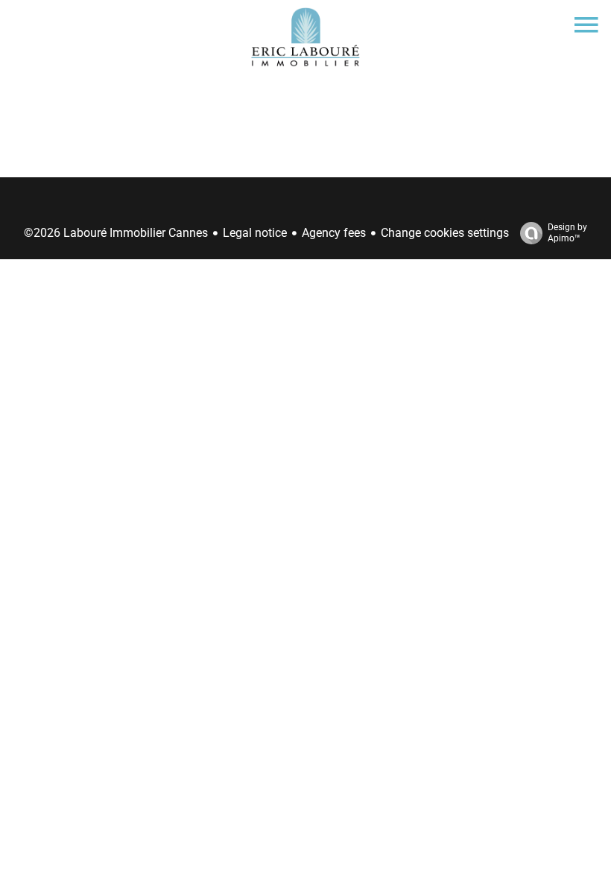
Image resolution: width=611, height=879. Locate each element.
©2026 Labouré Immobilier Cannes (116, 233)
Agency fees (334, 233)
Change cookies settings (445, 233)
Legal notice (255, 233)
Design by (567, 233)
